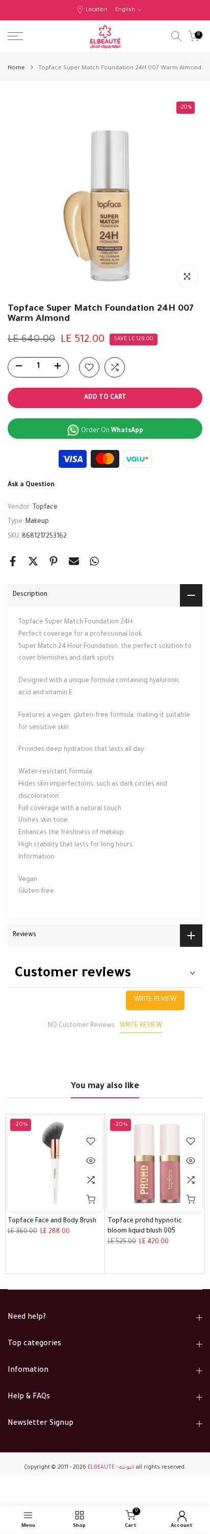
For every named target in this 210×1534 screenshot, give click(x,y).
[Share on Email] (74, 561)
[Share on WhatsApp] (94, 561)
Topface (45, 507)
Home (16, 68)
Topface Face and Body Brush (52, 1221)
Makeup (37, 521)
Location (97, 10)
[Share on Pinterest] (53, 561)
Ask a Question (31, 485)
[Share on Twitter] (33, 561)
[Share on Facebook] (13, 561)
